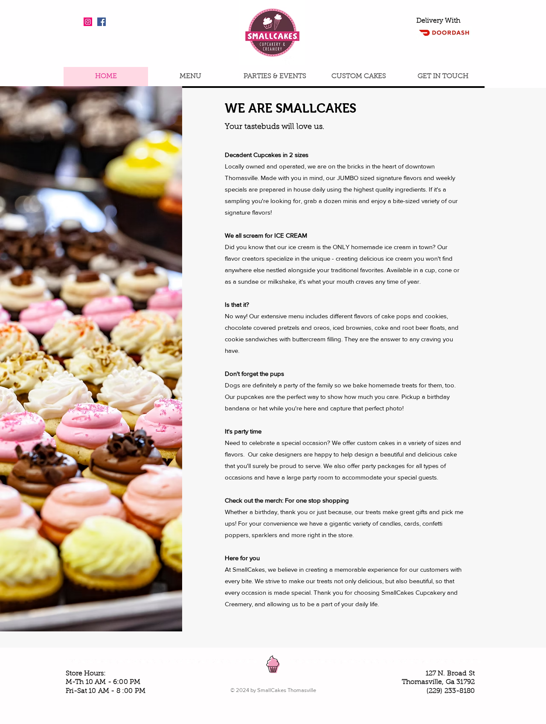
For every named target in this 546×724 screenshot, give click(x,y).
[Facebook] (101, 21)
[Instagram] (88, 21)
